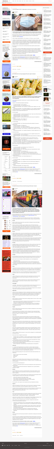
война (18, 435)
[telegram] (7, 445)
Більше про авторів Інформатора (47, 103)
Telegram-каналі (22, 56)
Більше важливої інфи (47, 138)
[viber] (9, 445)
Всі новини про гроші (6, 120)
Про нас (12, 445)
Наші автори (15, 445)
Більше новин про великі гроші (6, 231)
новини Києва (14, 69)
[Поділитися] (39, 12)
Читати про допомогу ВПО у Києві (6, 90)
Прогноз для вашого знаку (6, 149)
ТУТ (17, 59)
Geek (47, 445)
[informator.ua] (5, 1)
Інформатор (21, 36)
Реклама (19, 445)
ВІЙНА (34, 55)
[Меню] (9, 1)
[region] (6, 132)
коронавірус (18, 69)
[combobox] (4, 131)
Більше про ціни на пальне (6, 213)
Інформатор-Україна (45, 445)
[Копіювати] (41, 12)
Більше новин (47, 52)
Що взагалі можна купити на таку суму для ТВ (6, 103)
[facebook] (2, 445)
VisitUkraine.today (15, 216)
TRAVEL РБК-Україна (31, 215)
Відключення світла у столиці (28, 4)
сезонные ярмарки (19, 181)
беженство (21, 435)
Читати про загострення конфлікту (6, 61)
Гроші (49, 445)
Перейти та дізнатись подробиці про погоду (6, 134)
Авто (51, 445)
